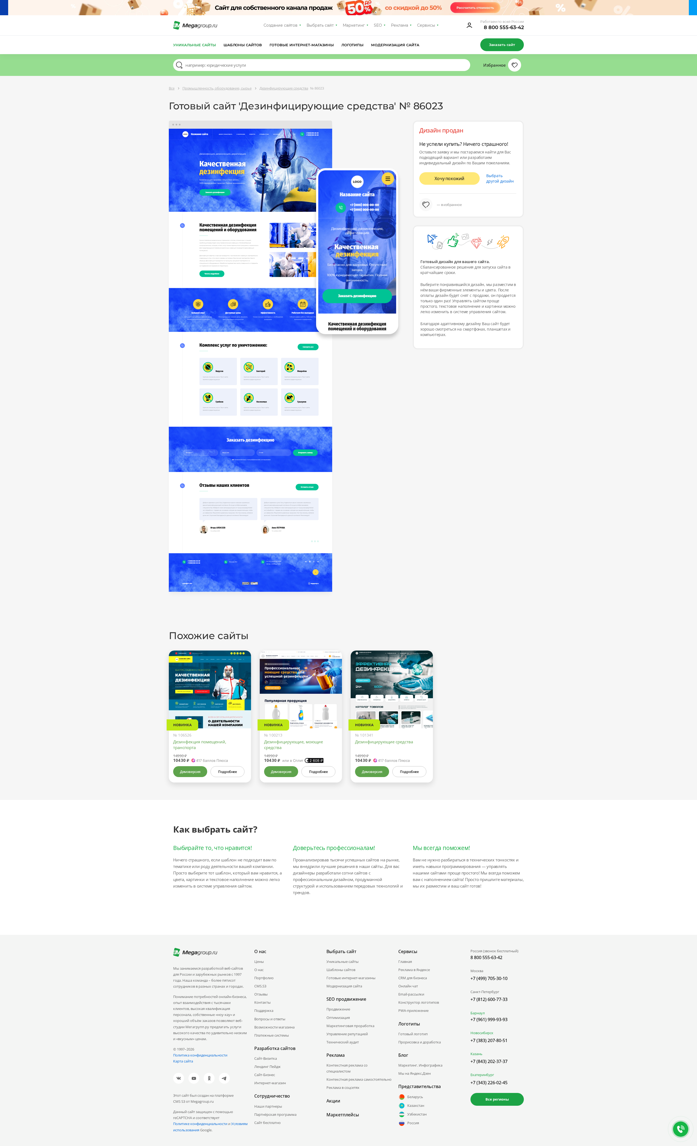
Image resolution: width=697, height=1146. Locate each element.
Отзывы (261, 994)
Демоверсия (190, 771)
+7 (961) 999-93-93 (489, 1019)
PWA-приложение (413, 1010)
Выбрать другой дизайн (500, 178)
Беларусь (415, 1096)
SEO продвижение (346, 999)
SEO (378, 25)
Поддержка (263, 1010)
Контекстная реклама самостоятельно (359, 1079)
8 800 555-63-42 (504, 27)
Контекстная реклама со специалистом (347, 1068)
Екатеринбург (482, 1074)
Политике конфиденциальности (200, 1123)
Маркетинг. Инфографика (420, 1065)
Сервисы (426, 25)
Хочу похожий (449, 178)
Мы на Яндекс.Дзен (414, 1073)
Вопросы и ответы (269, 1018)
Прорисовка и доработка (419, 1042)
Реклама (399, 25)
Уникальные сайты (194, 45)
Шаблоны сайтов (243, 45)
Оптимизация (338, 1017)
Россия (413, 1122)
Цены (259, 961)
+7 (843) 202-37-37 (489, 1061)
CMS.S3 (260, 986)
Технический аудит (342, 1042)
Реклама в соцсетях (342, 1087)
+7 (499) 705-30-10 (489, 978)
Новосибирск (481, 1032)
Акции (333, 1101)
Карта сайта (183, 1061)
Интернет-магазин (270, 1082)
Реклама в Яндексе (414, 969)
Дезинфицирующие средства (384, 741)
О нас (259, 969)
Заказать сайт (502, 44)
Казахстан (415, 1105)
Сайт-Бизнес (264, 1074)
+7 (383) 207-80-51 (489, 1040)
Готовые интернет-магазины (302, 45)
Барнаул (477, 1013)
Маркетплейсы (342, 1115)
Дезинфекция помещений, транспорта (199, 744)
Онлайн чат (408, 986)
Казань (476, 1053)
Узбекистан (417, 1114)
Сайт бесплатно (267, 1122)
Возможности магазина (274, 1027)
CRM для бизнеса (412, 977)
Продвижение (338, 1009)
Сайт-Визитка (265, 1058)
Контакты (262, 1002)
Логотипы (352, 45)
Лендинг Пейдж (267, 1066)
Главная (405, 961)
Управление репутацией (347, 1033)
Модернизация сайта (395, 45)
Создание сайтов (281, 25)
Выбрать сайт (320, 25)
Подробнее (227, 771)
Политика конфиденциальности (200, 1055)
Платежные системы (271, 1035)
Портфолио (264, 977)
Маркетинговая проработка (350, 1025)
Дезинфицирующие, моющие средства (293, 744)
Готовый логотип (413, 1033)
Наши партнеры (268, 1106)
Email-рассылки (411, 994)
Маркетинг (354, 25)
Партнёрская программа (275, 1114)
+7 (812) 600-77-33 (489, 999)
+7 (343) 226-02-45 (489, 1083)
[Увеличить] (240, 705)
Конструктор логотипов (418, 1002)
